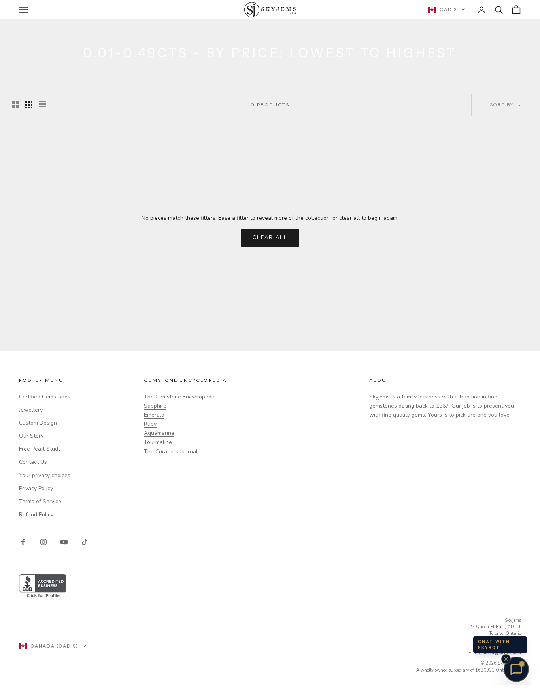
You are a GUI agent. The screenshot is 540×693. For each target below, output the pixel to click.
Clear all (270, 237)
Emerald (154, 415)
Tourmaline (158, 442)
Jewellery (31, 410)
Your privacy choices (44, 475)
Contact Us (33, 462)
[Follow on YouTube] (64, 542)
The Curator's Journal (171, 451)
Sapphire (155, 406)
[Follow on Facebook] (23, 542)
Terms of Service (40, 501)
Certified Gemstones (44, 396)
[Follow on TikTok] (85, 542)
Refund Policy (36, 514)
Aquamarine (159, 433)
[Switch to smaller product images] (28, 104)
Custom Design (38, 423)
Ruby (150, 424)
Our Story (31, 436)
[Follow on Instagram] (43, 542)
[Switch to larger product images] (15, 104)
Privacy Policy (36, 488)
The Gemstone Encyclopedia (180, 396)
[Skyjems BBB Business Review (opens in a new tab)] (270, 586)
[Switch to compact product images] (42, 104)
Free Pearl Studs (40, 449)
